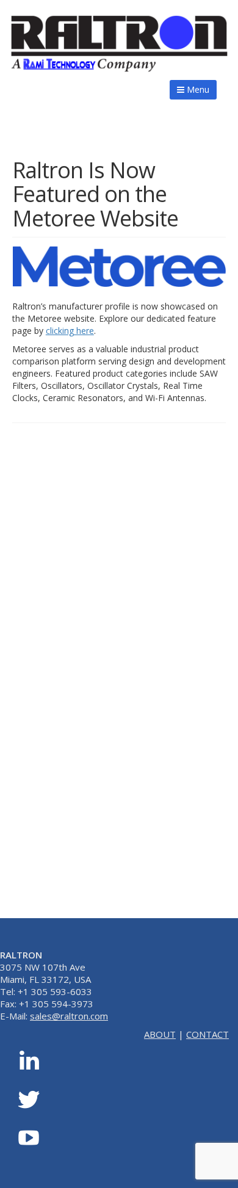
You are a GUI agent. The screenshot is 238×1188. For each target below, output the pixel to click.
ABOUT (160, 1034)
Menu (196, 89)
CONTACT (207, 1034)
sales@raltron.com (69, 1016)
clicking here (70, 330)
